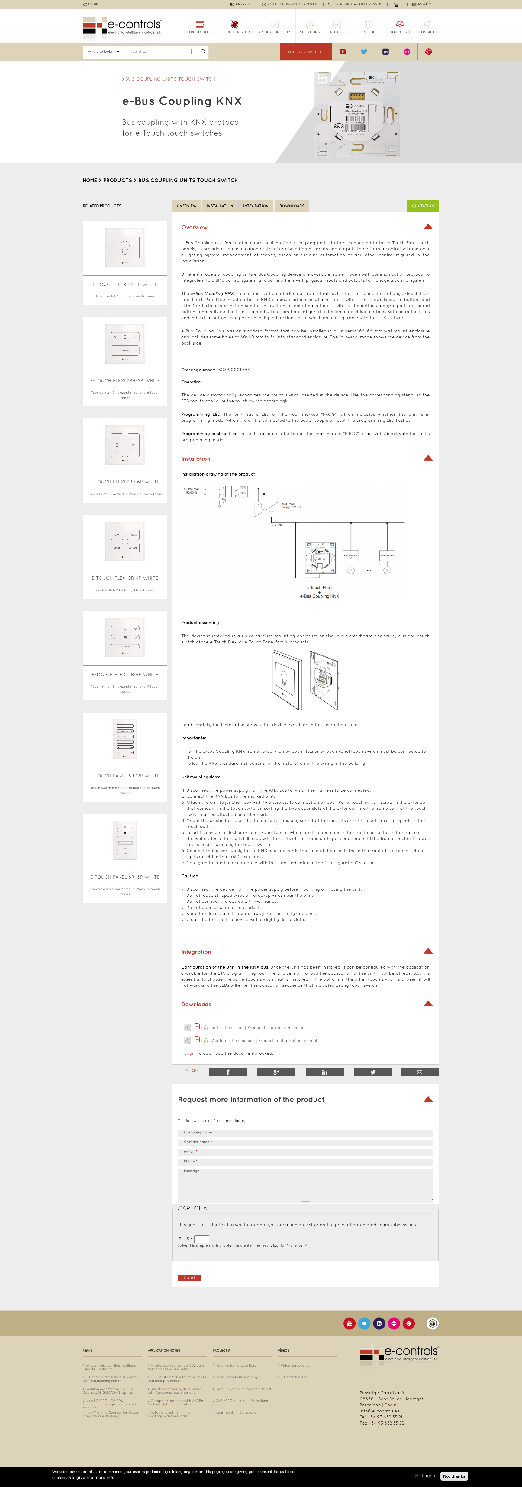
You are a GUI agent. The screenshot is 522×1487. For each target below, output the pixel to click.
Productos (199, 32)
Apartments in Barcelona (236, 1412)
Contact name (198, 1142)
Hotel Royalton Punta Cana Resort (243, 1389)
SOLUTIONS (310, 32)
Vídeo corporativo (296, 1365)
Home (90, 180)
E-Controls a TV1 (294, 1377)
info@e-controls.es (379, 1411)
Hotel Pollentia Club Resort (237, 1365)
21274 (420, 1072)
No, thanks (454, 1476)
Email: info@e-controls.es (292, 4)
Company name (199, 1132)
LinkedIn (325, 1072)
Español (425, 4)
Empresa (243, 4)
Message (191, 1171)
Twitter (373, 1072)
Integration (256, 206)
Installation (220, 206)
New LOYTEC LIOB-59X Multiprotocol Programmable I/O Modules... (109, 1404)
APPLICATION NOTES (275, 32)
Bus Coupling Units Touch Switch (170, 79)
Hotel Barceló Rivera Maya (237, 1377)
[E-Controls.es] (122, 30)
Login (93, 4)
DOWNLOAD (400, 32)
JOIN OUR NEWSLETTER (306, 52)
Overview (187, 206)
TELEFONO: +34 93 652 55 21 (357, 4)
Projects (337, 32)
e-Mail (190, 1151)
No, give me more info (91, 1478)
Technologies (368, 32)
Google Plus (276, 1072)
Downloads (291, 206)
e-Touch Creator (234, 32)
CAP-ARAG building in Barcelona (242, 1400)
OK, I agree (425, 1476)
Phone (191, 1161)
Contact (427, 32)
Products (117, 180)
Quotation (423, 206)
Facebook (228, 1072)
